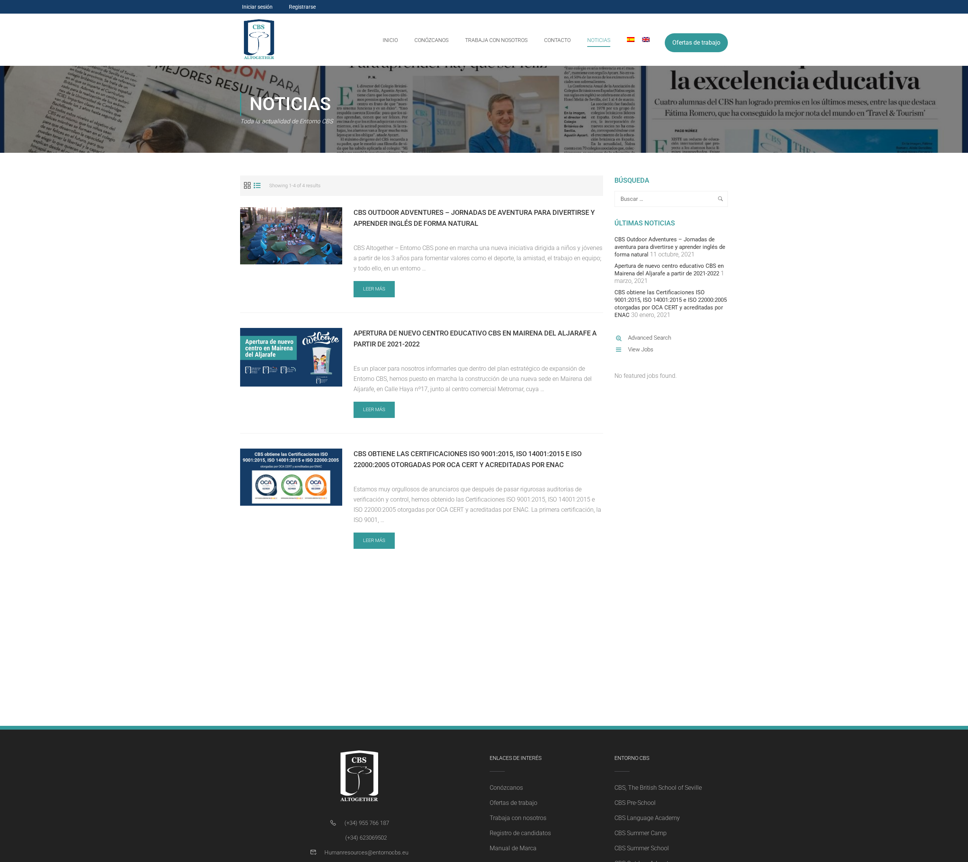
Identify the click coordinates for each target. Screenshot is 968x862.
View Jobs (640, 349)
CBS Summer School (641, 848)
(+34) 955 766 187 (366, 823)
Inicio (390, 40)
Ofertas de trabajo (696, 42)
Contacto (557, 40)
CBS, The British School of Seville (658, 787)
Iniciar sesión (257, 7)
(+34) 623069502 (366, 837)
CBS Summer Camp (640, 833)
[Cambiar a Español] (626, 39)
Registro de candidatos (520, 833)
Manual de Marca (513, 848)
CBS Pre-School (635, 802)
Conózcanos (431, 40)
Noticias (598, 40)
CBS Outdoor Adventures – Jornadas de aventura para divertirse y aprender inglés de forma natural (474, 217)
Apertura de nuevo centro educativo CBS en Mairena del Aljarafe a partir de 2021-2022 (475, 338)
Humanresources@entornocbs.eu (366, 852)
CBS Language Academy (647, 818)
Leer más (378, 291)
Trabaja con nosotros (496, 40)
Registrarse (302, 7)
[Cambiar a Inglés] (642, 39)
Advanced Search (649, 337)
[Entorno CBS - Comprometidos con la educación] (259, 40)
